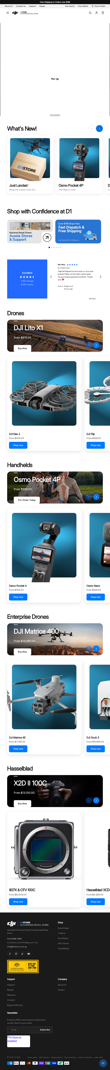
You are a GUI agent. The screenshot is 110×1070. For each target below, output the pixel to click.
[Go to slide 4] (56, 247)
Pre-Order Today (27, 500)
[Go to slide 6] (60, 247)
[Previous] (10, 115)
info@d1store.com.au (17, 946)
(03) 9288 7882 (14, 939)
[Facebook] (9, 953)
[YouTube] (28, 953)
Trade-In (61, 933)
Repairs (10, 990)
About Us (62, 985)
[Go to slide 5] (58, 247)
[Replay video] (81, 345)
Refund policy (44, 1057)
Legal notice (98, 1057)
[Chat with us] (103, 1063)
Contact (11, 1000)
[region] (75, 277)
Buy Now (22, 348)
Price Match (63, 938)
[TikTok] (22, 953)
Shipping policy (57, 1057)
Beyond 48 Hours (15, 1005)
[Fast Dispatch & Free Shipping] (78, 231)
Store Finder (63, 928)
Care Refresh (63, 948)
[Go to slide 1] (49, 247)
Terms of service (70, 1057)
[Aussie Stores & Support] (30, 231)
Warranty (11, 995)
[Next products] (96, 345)
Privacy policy (32, 1057)
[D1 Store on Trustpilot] (18, 1041)
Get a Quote (63, 943)
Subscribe (45, 1030)
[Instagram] (16, 953)
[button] (8, 13)
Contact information (85, 1057)
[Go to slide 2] (51, 247)
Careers (61, 990)
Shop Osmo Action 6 (55, 78)
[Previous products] (89, 345)
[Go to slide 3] (53, 247)
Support (11, 985)
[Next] (99, 115)
